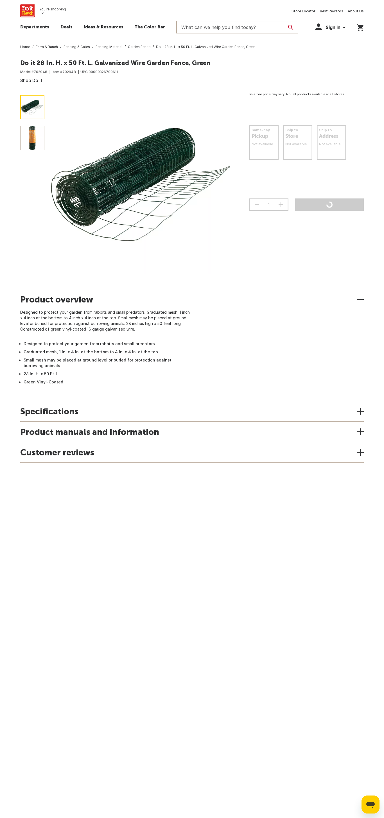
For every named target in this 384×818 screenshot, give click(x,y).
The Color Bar (150, 26)
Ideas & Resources (103, 26)
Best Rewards (331, 11)
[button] (330, 26)
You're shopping (52, 9)
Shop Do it (31, 80)
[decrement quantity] (257, 204)
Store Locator (303, 11)
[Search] (290, 27)
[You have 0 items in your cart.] (360, 26)
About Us (356, 11)
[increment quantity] (281, 204)
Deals (66, 26)
